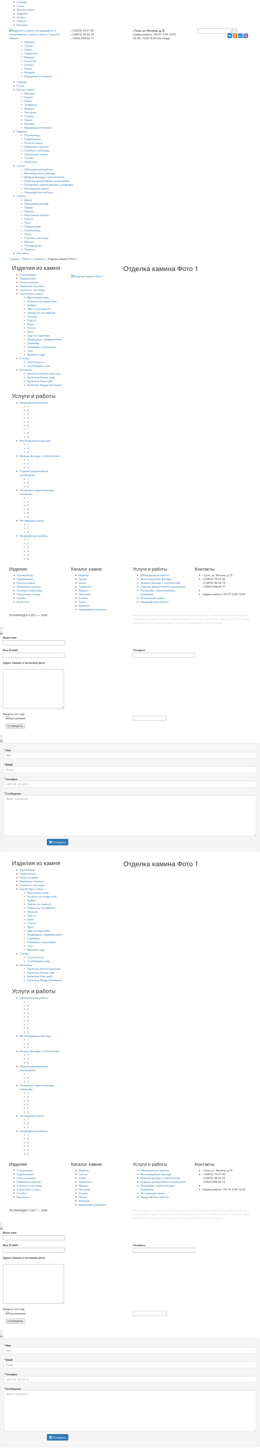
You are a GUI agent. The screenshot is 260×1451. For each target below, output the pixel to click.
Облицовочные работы (38, 169)
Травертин (30, 53)
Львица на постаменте (41, 312)
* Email (8, 764)
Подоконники (32, 139)
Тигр (30, 350)
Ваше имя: (10, 637)
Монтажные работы (36, 215)
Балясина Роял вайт (40, 381)
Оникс (28, 49)
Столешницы (32, 135)
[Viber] (245, 35)
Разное (28, 219)
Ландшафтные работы (38, 192)
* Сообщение (12, 793)
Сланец (29, 65)
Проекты (29, 249)
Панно (28, 68)
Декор (28, 200)
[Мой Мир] (240, 35)
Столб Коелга (35, 362)
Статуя (31, 328)
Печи (27, 222)
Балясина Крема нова (41, 377)
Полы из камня (33, 143)
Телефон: (139, 650)
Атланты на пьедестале (42, 301)
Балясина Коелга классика (44, 373)
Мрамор (29, 42)
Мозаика (29, 72)
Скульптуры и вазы (36, 154)
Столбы (29, 158)
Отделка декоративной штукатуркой (46, 181)
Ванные (29, 241)
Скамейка (33, 343)
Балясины (30, 162)
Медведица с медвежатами (44, 339)
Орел (30, 324)
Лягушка (32, 316)
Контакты (22, 25)
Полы (27, 234)
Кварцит (29, 57)
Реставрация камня (36, 188)
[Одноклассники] (235, 35)
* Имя (7, 750)
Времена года (36, 354)
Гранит (28, 46)
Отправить (59, 842)
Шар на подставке (38, 335)
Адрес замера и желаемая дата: (24, 662)
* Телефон (10, 779)
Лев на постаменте (39, 309)
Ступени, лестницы (36, 238)
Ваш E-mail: (10, 650)
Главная (22, 2)
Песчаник (30, 61)
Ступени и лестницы (37, 150)
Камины (29, 211)
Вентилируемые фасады (39, 173)
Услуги (21, 17)
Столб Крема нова (38, 366)
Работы (21, 21)
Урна (30, 331)
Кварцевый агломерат (38, 76)
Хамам (28, 207)
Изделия (22, 13)
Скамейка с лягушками (41, 347)
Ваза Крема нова (38, 297)
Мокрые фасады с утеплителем (44, 177)
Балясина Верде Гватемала (44, 385)
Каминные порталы (36, 146)
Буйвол (31, 305)
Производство (33, 245)
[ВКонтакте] (229, 35)
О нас (20, 6)
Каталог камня (26, 9)
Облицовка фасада (36, 203)
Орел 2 (31, 320)
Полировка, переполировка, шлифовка (48, 184)
